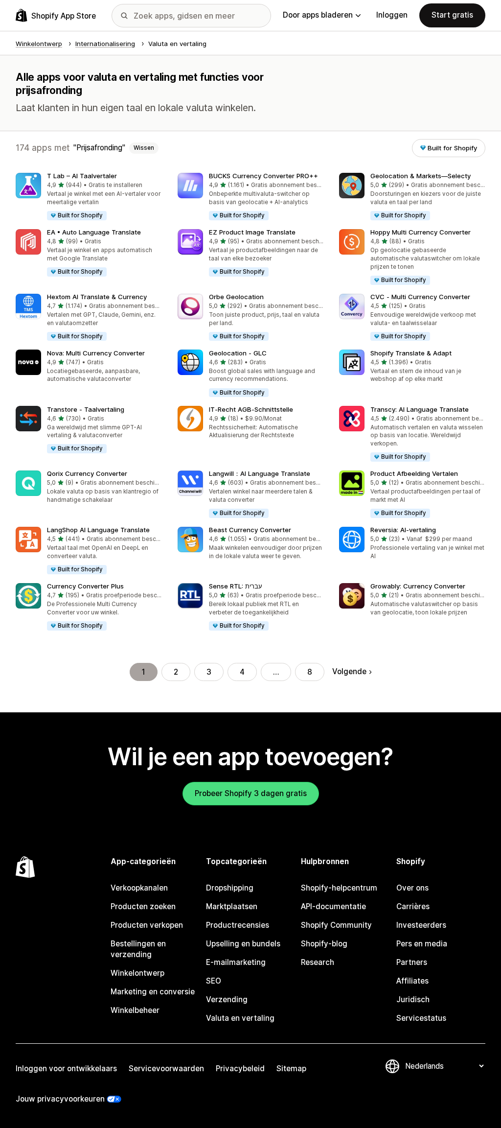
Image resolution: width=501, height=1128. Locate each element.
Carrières (413, 906)
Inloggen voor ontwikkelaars (66, 1068)
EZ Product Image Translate (252, 232)
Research (317, 962)
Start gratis (452, 15)
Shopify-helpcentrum (339, 888)
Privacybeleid (240, 1068)
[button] (89, 197)
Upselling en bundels (243, 943)
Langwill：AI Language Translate (259, 473)
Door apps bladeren (318, 15)
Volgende (349, 671)
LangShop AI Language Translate (98, 530)
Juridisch (413, 999)
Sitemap (291, 1068)
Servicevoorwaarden (166, 1068)
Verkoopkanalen (139, 888)
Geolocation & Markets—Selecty (420, 176)
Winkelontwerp (137, 973)
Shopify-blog (324, 943)
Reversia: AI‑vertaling (403, 530)
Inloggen (392, 15)
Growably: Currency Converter (417, 586)
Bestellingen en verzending (138, 949)
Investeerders (421, 925)
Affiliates (412, 981)
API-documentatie (333, 906)
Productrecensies (237, 925)
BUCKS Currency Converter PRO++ (263, 176)
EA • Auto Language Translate (94, 232)
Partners (411, 962)
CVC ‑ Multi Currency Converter (420, 297)
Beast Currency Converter (250, 530)
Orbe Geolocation (236, 297)
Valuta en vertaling (240, 1018)
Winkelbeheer (135, 1010)
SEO (213, 981)
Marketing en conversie (153, 991)
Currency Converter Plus (85, 586)
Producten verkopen (147, 925)
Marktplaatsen (231, 906)
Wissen (144, 147)
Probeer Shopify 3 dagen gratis (251, 793)
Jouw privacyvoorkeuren (60, 1099)
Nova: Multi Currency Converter (96, 353)
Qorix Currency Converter (87, 473)
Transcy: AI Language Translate (419, 409)
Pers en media (421, 943)
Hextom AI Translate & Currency (97, 297)
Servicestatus (421, 1018)
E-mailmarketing (236, 962)
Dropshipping (229, 888)
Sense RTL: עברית (235, 586)
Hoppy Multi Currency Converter (420, 232)
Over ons (412, 888)
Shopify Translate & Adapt (411, 353)
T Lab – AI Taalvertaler (82, 176)
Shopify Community (336, 925)
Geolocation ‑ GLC (238, 353)
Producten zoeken (143, 906)
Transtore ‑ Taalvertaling (85, 409)
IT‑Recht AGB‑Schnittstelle (251, 409)
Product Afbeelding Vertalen (414, 473)
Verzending (227, 999)
